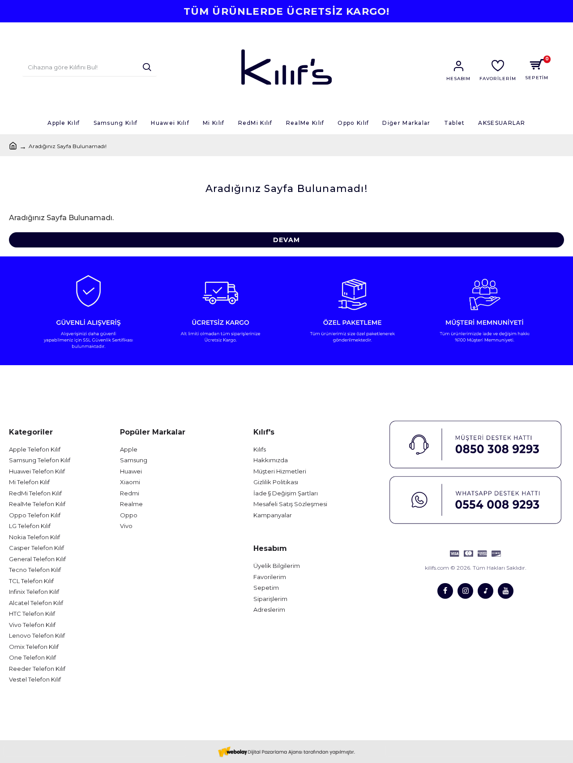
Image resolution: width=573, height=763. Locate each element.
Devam (286, 240)
